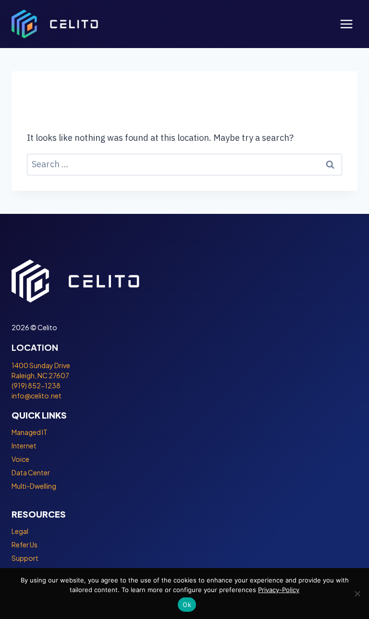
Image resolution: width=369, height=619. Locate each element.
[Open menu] (346, 24)
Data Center (31, 472)
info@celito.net (37, 395)
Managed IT (30, 432)
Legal (20, 531)
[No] (357, 593)
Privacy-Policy (278, 590)
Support (25, 558)
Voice (20, 459)
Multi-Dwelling (34, 486)
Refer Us (24, 544)
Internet (24, 445)
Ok (187, 604)
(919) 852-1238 (36, 385)
